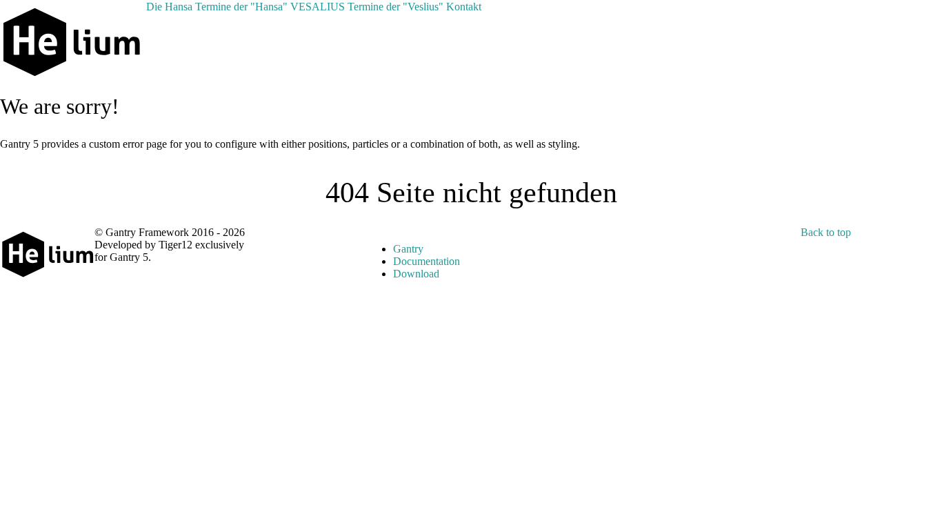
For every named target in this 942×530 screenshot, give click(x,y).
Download (416, 273)
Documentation (426, 261)
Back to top (826, 232)
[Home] (142, 6)
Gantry (408, 249)
